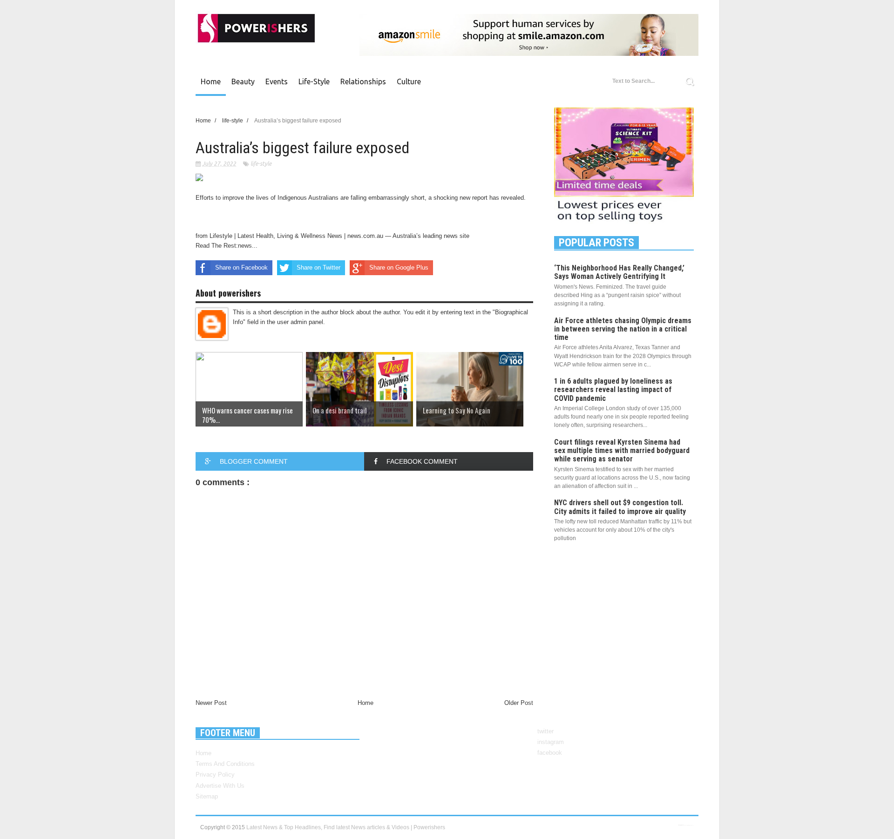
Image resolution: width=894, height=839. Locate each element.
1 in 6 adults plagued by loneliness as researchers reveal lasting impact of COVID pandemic (613, 389)
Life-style (314, 81)
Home (211, 81)
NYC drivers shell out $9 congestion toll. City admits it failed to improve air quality (620, 506)
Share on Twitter (318, 267)
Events (276, 81)
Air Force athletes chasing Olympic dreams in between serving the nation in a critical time (622, 329)
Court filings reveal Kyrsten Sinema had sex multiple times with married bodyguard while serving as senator (622, 450)
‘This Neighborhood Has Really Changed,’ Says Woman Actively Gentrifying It (619, 272)
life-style (261, 164)
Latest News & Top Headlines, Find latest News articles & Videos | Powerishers (345, 827)
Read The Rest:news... (226, 245)
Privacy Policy (215, 774)
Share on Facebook (241, 267)
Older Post (518, 702)
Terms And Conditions (225, 763)
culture (409, 81)
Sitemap (207, 796)
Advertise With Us (220, 785)
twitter (545, 731)
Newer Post (211, 702)
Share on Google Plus (398, 267)
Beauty (243, 81)
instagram (550, 741)
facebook (549, 752)
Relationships (363, 81)
